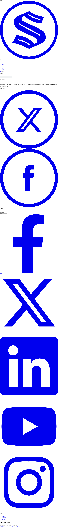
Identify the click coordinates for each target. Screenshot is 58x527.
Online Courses (3, 516)
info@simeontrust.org (6, 526)
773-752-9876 (2, 526)
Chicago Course (4, 65)
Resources (3, 67)
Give (0, 61)
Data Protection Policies (17, 526)
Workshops (3, 64)
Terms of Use (22, 526)
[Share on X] (29, 148)
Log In (1, 70)
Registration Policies (11, 526)
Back (0, 71)
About (2, 66)
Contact (3, 69)
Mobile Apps (3, 519)
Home (3, 63)
